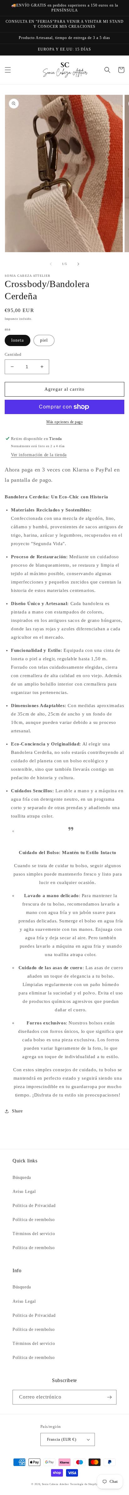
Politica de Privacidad (34, 1205)
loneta (17, 340)
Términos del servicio (34, 1233)
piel (44, 340)
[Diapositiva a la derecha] (78, 264)
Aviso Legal (24, 1191)
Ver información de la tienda (39, 454)
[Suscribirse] (109, 1397)
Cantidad (13, 354)
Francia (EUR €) (61, 1439)
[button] (8, 70)
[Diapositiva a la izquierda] (51, 264)
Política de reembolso (34, 1219)
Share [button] (17, 1111)
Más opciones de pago (64, 422)
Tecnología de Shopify (84, 1484)
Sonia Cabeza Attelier (55, 1484)
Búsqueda (22, 1177)
